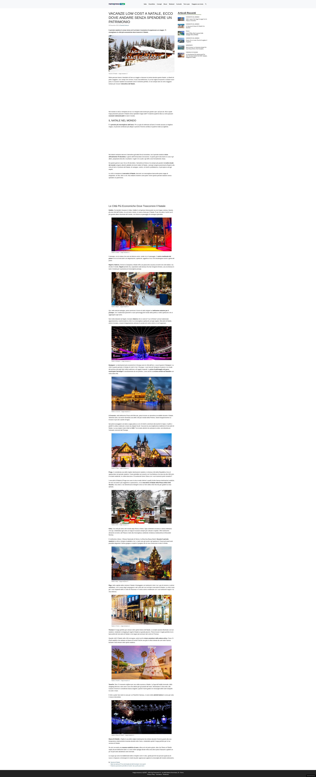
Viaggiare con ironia (197, 4)
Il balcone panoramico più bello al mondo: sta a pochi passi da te (127, 765)
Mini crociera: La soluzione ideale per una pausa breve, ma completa (196, 48)
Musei (165, 4)
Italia (145, 4)
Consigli (159, 4)
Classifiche (152, 4)
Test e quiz (187, 4)
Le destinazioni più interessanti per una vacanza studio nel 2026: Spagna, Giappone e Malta (196, 56)
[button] (205, 4)
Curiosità (179, 4)
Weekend (171, 4)
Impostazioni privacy (311, 775)
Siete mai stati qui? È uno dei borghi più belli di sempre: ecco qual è (128, 764)
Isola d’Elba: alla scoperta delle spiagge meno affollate (194, 33)
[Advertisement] (141, 98)
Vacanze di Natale (115, 762)
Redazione (166, 774)
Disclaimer (159, 774)
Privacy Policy (151, 774)
